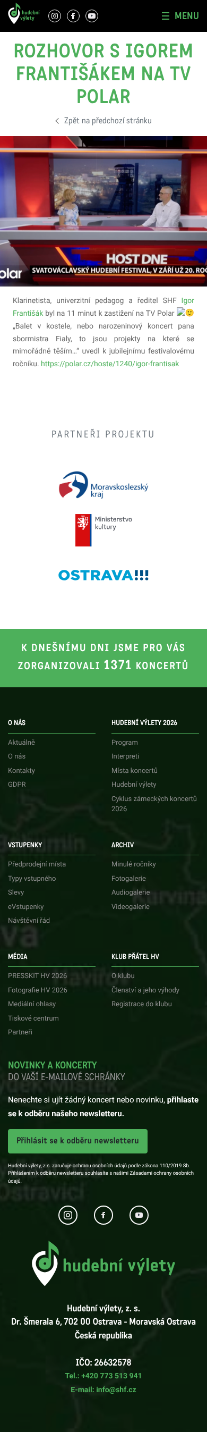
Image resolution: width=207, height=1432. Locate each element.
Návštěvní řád (29, 921)
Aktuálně (21, 743)
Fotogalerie (128, 879)
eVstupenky (26, 907)
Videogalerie (130, 907)
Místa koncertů (134, 771)
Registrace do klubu (141, 1004)
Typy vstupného (32, 879)
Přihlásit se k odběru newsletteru (77, 1141)
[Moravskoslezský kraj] (103, 485)
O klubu (123, 976)
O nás (16, 757)
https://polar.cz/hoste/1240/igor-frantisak (110, 364)
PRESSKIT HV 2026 (37, 976)
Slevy (16, 893)
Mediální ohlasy (32, 1004)
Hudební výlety (134, 785)
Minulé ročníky (133, 865)
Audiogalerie (130, 893)
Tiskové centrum (33, 1019)
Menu (187, 16)
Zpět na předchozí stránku (108, 121)
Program (124, 743)
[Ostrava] (103, 575)
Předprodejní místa (37, 865)
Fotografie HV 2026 (37, 991)
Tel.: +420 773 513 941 (103, 1376)
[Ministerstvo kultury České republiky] (103, 530)
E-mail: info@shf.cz (103, 1390)
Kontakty (21, 771)
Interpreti (125, 757)
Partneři (20, 1033)
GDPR (17, 785)
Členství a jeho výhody (145, 991)
